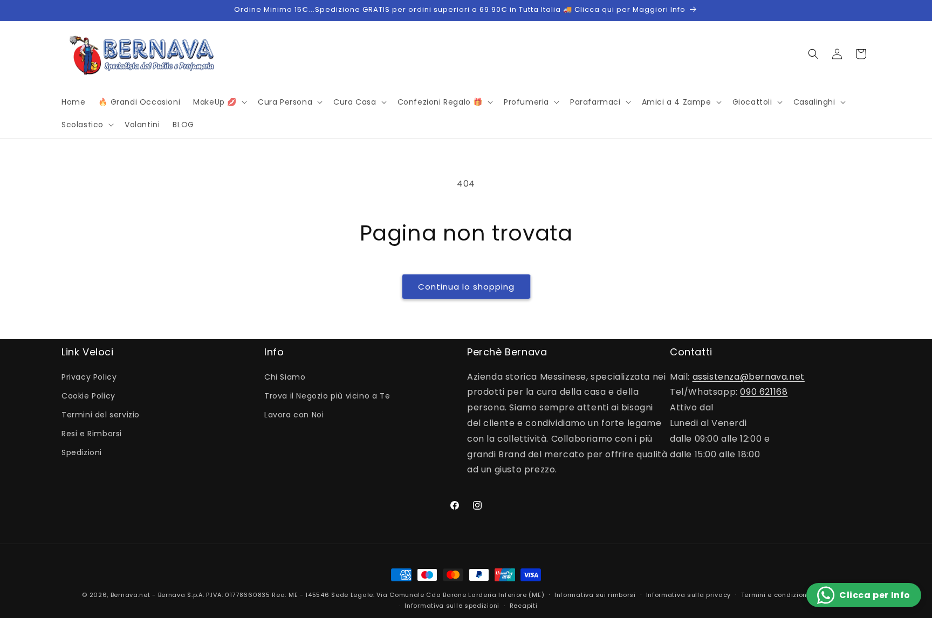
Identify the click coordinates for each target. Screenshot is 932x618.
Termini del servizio (100, 414)
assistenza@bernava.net (749, 376)
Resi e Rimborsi (91, 433)
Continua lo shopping (466, 286)
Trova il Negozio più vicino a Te (327, 395)
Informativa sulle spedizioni (452, 605)
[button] (219, 102)
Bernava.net (130, 594)
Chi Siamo (284, 377)
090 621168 (763, 392)
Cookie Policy (88, 395)
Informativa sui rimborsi (595, 594)
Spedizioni (81, 452)
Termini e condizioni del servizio (795, 594)
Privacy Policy (88, 377)
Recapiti (524, 605)
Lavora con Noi (294, 414)
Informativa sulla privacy (688, 594)
